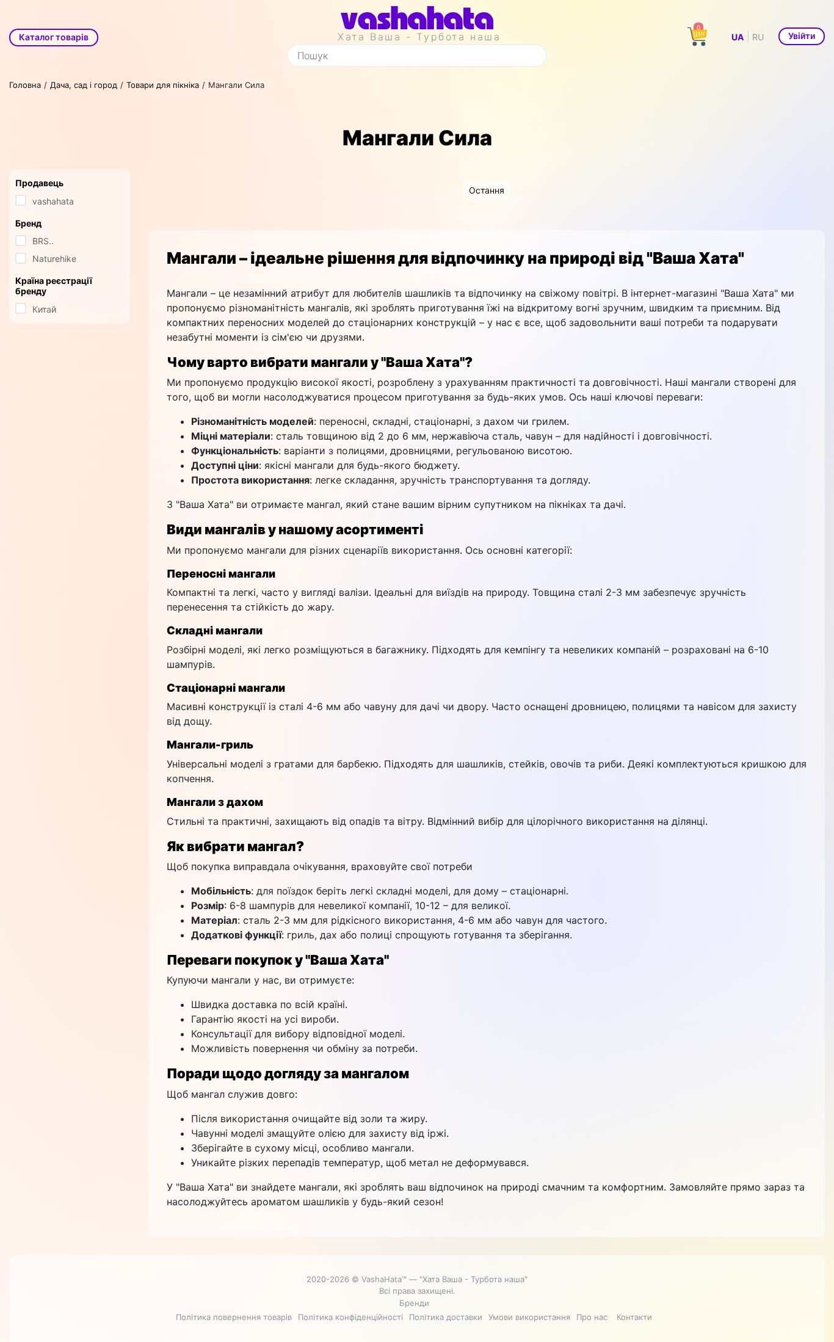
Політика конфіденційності (350, 1317)
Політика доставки (445, 1317)
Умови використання (529, 1317)
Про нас (591, 1317)
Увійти (801, 36)
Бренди (414, 1303)
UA (737, 37)
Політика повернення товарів (234, 1317)
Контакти (634, 1317)
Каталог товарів (54, 37)
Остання (486, 190)
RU (758, 37)
